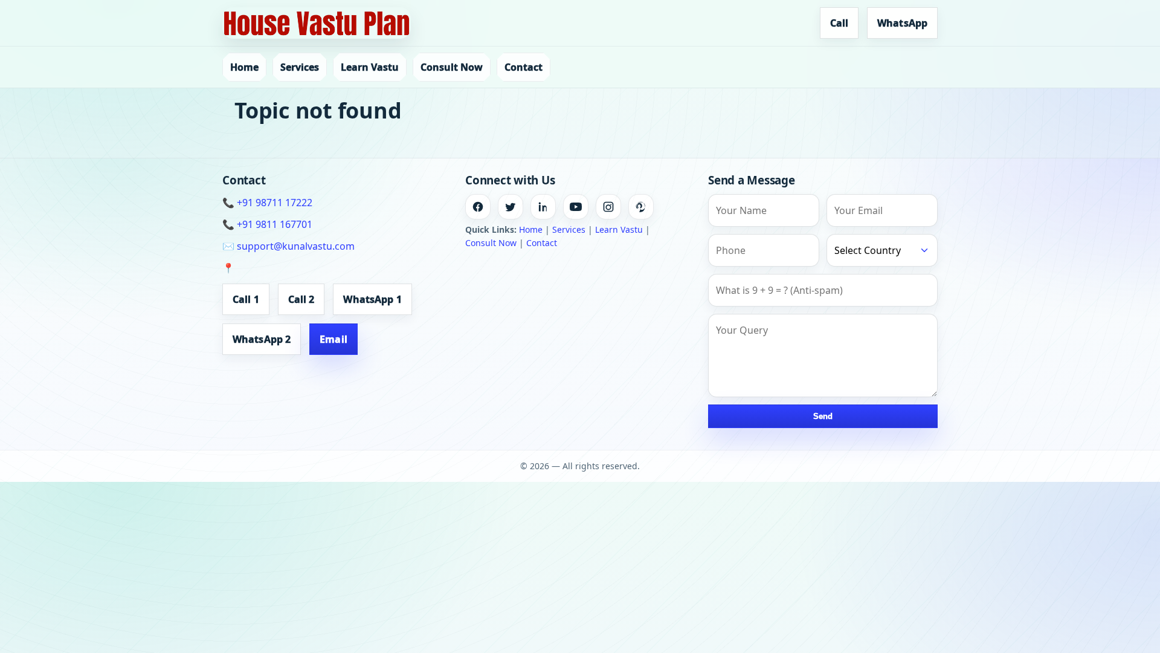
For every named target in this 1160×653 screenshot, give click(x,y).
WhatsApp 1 (372, 299)
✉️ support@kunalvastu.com (288, 246)
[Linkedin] (543, 206)
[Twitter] (510, 206)
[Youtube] (575, 206)
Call (839, 23)
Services (299, 67)
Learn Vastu (370, 67)
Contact (523, 67)
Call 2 (301, 299)
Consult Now (451, 67)
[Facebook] (478, 206)
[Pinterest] (641, 206)
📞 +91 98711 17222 (267, 202)
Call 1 (246, 299)
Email (333, 339)
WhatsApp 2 (262, 339)
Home (244, 67)
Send (823, 416)
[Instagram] (608, 206)
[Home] (316, 23)
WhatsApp (902, 23)
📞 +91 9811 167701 (267, 224)
